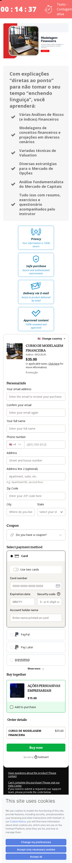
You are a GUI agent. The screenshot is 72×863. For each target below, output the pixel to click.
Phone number (16, 437)
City (9, 504)
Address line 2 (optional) (22, 469)
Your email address (19, 389)
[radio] (11, 556)
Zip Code (12, 488)
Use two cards (29, 569)
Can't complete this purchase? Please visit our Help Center (34, 784)
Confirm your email (19, 405)
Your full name (16, 421)
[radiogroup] (36, 608)
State (40, 504)
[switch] (16, 569)
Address (12, 453)
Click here (53, 363)
